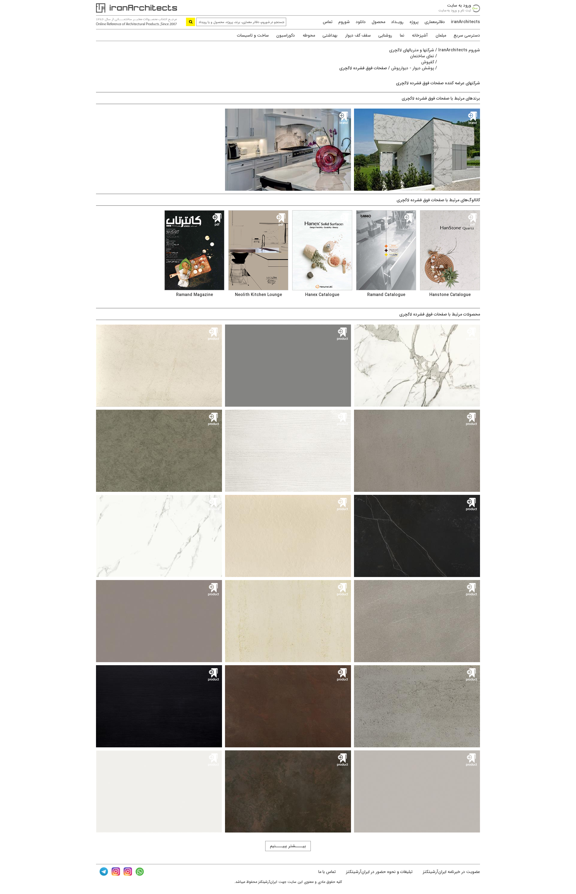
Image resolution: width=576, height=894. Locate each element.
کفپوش (427, 62)
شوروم (344, 22)
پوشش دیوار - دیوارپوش (412, 68)
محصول (378, 22)
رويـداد (397, 22)
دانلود (361, 22)
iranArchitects (465, 22)
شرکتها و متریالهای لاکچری (411, 50)
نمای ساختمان (422, 56)
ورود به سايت (459, 5)
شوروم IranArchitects (459, 50)
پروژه (414, 22)
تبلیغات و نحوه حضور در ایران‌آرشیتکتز (378, 872)
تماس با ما (327, 872)
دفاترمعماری (434, 22)
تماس (327, 22)
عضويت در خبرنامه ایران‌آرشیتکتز (451, 872)
